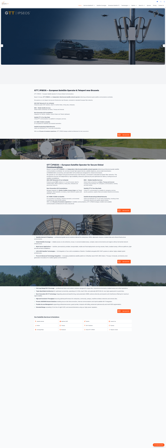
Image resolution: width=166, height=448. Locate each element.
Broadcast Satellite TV (113, 5)
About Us (141, 5)
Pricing (154, 5)
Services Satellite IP (88, 5)
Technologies (124, 5)
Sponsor (149, 5)
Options (133, 5)
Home (79, 5)
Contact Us (161, 5)
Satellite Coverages (101, 5)
